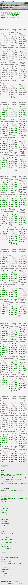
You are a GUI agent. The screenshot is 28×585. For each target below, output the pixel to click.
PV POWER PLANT (8, 13)
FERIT (13, 1)
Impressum (3, 1)
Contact (9, 1)
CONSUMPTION (13, 17)
